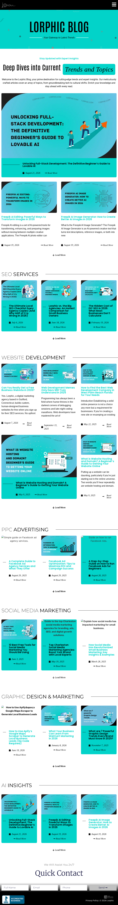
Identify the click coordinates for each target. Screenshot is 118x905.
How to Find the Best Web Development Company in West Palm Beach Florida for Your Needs (97, 391)
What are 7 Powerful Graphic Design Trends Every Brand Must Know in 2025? (101, 734)
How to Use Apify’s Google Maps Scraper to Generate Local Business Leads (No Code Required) (22, 737)
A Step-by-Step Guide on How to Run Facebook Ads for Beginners (101, 564)
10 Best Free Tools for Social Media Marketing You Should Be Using (22, 648)
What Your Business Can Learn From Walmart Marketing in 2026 (61, 734)
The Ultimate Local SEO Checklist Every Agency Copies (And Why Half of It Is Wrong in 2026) (22, 310)
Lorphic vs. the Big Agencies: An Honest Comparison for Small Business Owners (62, 310)
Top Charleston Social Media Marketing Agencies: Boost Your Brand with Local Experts (62, 649)
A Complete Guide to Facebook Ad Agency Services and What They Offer (22, 564)
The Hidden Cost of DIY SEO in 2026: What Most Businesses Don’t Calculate (101, 310)
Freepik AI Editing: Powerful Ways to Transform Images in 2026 (23, 218)
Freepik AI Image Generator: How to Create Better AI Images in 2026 (88, 218)
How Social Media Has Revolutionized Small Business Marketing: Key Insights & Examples (101, 649)
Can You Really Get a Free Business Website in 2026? (18, 389)
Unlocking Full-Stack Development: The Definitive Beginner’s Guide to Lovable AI (66, 165)
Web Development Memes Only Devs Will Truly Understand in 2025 (58, 390)
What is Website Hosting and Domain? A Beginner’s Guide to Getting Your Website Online (42, 485)
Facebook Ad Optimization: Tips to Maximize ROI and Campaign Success (62, 564)
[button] (59, 255)
